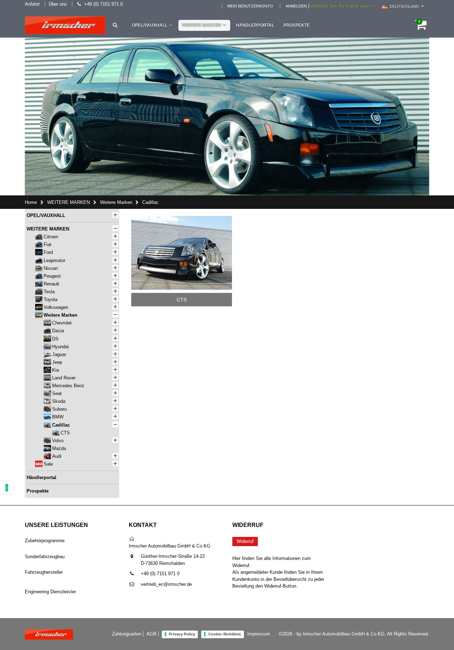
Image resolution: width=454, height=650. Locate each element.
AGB (151, 634)
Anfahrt (32, 4)
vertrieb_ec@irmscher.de (166, 584)
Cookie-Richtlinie (224, 634)
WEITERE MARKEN (201, 25)
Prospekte (296, 25)
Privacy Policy (182, 634)
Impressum (258, 634)
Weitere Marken (116, 202)
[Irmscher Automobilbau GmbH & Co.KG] (65, 25)
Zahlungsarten (126, 634)
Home (31, 202)
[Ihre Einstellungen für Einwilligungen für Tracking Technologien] (6, 487)
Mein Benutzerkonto (250, 6)
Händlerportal (255, 25)
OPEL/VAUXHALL (149, 25)
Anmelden (296, 6)
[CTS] (181, 218)
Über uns (58, 4)
